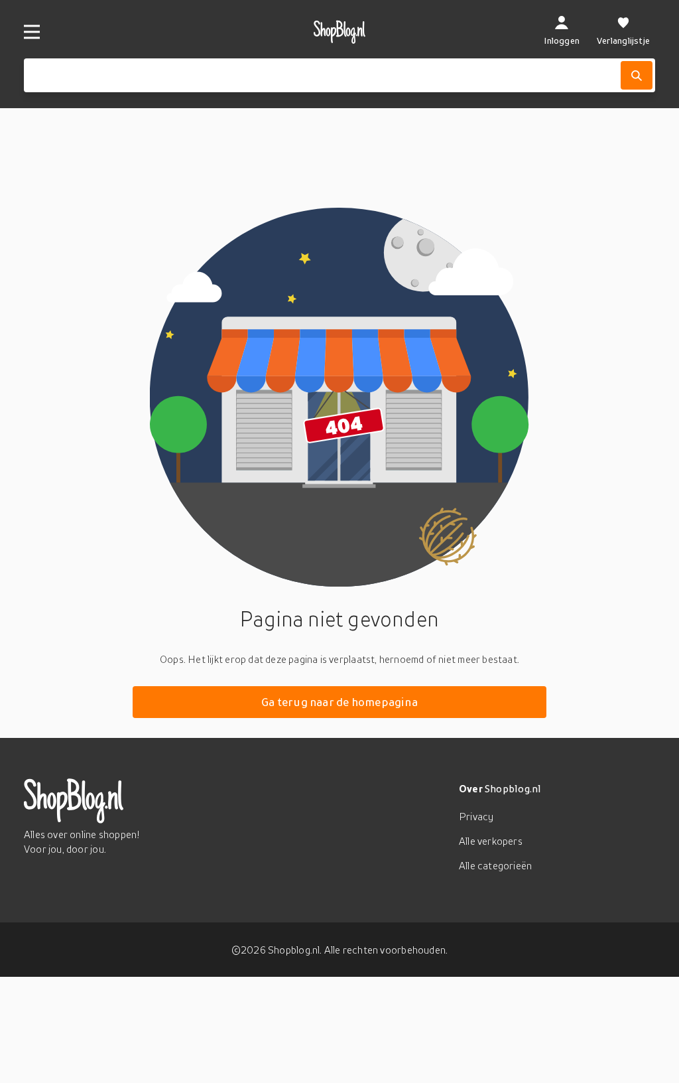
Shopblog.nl (513, 788)
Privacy (476, 816)
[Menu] (32, 32)
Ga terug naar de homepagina (339, 702)
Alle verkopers (491, 841)
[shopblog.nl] (340, 32)
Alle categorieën (495, 865)
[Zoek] (636, 75)
